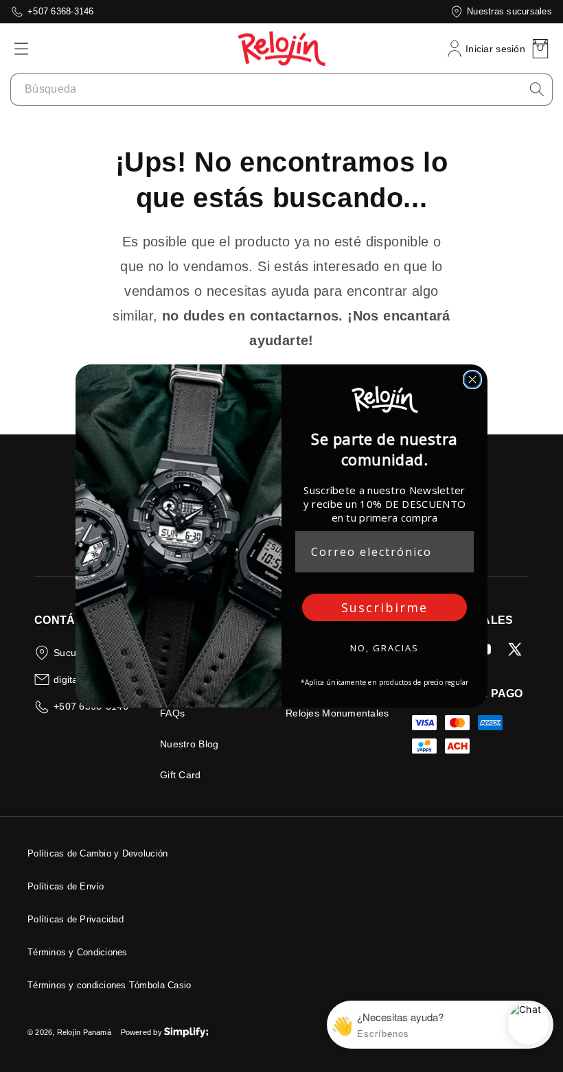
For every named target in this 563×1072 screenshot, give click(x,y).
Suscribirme (384, 607)
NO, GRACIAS (384, 648)
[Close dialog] (472, 379)
